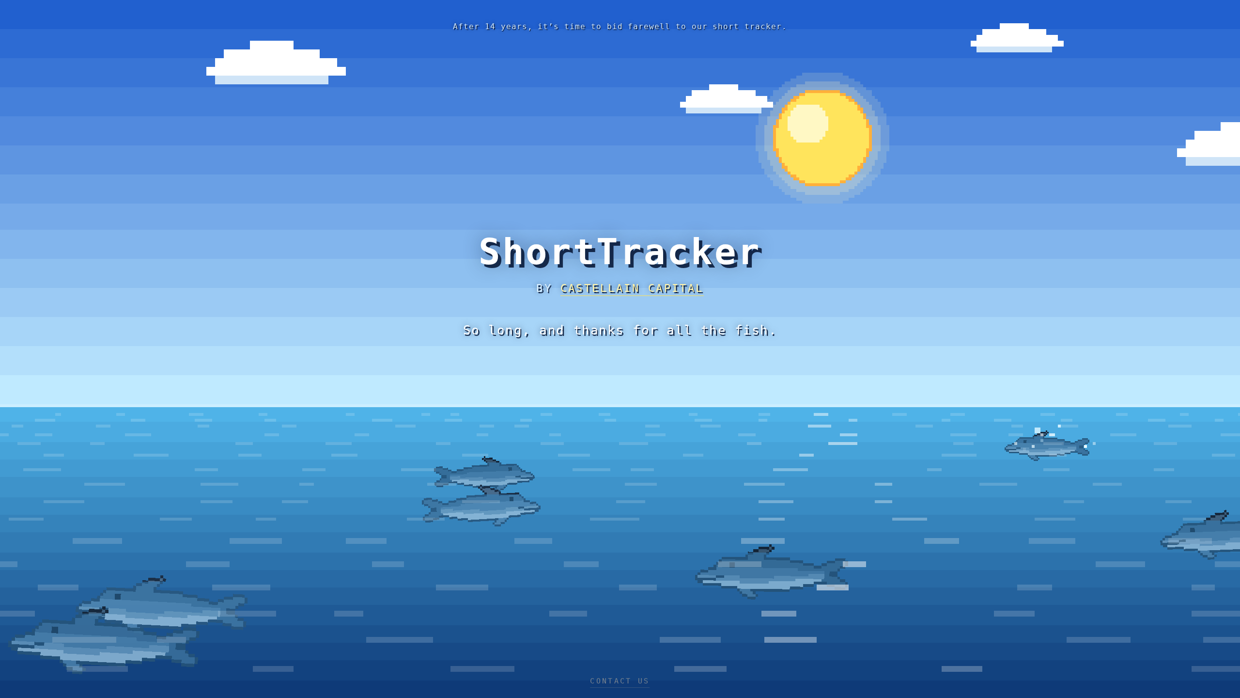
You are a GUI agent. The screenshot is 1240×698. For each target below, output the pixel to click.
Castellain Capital (632, 288)
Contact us (620, 681)
